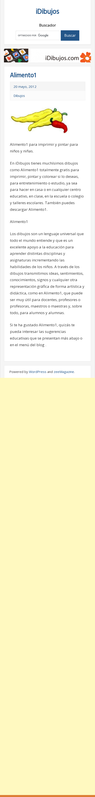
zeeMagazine (64, 371)
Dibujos (19, 95)
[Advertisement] (47, 586)
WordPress (37, 371)
